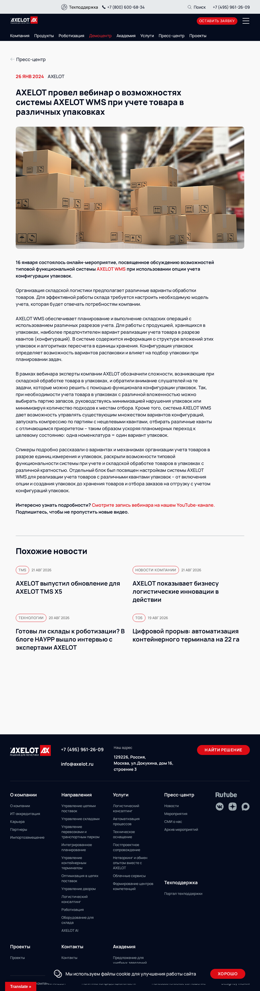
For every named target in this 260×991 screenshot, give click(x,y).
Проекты (197, 35)
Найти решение (223, 750)
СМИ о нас (173, 821)
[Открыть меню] (246, 21)
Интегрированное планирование (76, 847)
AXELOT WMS (111, 269)
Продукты (44, 35)
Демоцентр (100, 35)
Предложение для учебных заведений (130, 960)
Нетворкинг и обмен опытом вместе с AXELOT (130, 862)
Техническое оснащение (124, 834)
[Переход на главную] (24, 20)
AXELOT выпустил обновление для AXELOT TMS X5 (68, 587)
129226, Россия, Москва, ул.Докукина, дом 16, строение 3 (143, 763)
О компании (20, 805)
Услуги (147, 35)
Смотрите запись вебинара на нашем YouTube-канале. (153, 505)
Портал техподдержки (183, 893)
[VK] (220, 807)
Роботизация (71, 35)
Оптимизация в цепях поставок (80, 878)
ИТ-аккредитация (25, 813)
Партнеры (18, 829)
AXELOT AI (69, 930)
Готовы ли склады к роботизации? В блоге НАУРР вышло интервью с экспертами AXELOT (70, 639)
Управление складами (80, 818)
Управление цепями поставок (78, 808)
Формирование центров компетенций (133, 886)
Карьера (17, 821)
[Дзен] (233, 807)
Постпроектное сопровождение (126, 847)
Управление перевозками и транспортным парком (80, 831)
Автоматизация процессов (126, 821)
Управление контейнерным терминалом (73, 862)
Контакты (69, 957)
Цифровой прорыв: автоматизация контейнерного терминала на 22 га (186, 635)
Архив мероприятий (181, 829)
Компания (19, 35)
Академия (126, 35)
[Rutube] (226, 794)
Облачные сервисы (129, 875)
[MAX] (245, 807)
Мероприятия (175, 813)
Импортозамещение (27, 837)
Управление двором (78, 888)
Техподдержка (83, 7)
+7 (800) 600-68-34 (126, 7)
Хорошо (228, 974)
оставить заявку (217, 20)
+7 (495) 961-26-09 (231, 7)
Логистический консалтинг (74, 899)
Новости (171, 805)
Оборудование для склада (77, 920)
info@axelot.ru (77, 764)
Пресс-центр (172, 35)
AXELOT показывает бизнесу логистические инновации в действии (176, 591)
